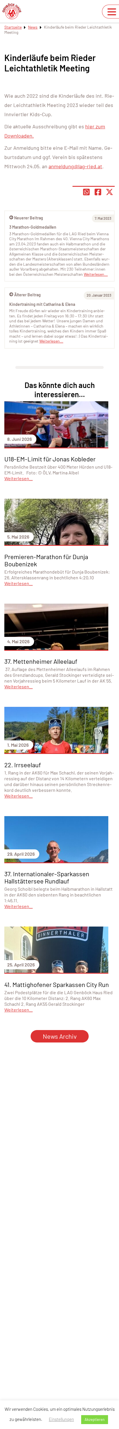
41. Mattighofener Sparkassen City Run (56, 984)
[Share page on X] (109, 192)
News (33, 27)
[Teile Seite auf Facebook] (98, 192)
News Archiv (60, 1036)
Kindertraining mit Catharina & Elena (42, 304)
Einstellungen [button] (61, 1419)
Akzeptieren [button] (95, 1419)
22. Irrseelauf (22, 764)
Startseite (13, 27)
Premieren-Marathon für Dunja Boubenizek (46, 560)
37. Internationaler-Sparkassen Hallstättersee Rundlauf (46, 877)
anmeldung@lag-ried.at (75, 166)
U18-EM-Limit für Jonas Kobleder (50, 459)
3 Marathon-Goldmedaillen (32, 227)
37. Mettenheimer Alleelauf (40, 661)
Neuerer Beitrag (28, 217)
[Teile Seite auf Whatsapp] (86, 192)
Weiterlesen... (51, 341)
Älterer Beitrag (27, 294)
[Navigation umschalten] (112, 11)
